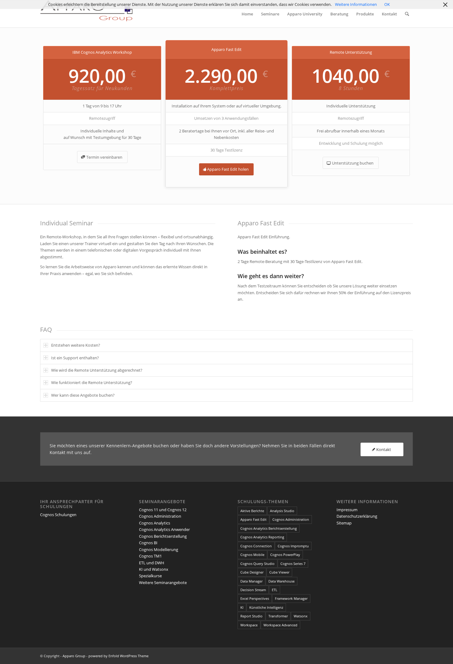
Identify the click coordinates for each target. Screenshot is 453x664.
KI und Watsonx (153, 569)
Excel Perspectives (254, 598)
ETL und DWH (151, 563)
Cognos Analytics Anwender (164, 529)
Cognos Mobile (252, 554)
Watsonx (301, 616)
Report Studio (251, 616)
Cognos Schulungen (58, 514)
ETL (274, 589)
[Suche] (407, 13)
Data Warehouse (281, 581)
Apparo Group (74, 656)
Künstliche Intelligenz (266, 607)
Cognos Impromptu (293, 546)
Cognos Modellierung (158, 549)
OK (387, 4)
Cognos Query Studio (257, 563)
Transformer (278, 616)
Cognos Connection (256, 546)
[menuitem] (247, 13)
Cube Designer (251, 572)
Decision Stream (253, 589)
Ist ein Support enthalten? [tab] (75, 358)
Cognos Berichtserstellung (163, 536)
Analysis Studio (282, 510)
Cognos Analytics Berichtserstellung (268, 528)
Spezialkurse (150, 575)
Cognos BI (148, 542)
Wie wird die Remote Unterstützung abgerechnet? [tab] (96, 370)
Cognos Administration (160, 516)
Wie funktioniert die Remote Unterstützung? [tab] (91, 382)
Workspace (249, 625)
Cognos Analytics (154, 523)
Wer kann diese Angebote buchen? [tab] (83, 395)
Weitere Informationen (356, 4)
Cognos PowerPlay (285, 554)
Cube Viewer (279, 572)
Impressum (347, 509)
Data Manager (251, 581)
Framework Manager (291, 598)
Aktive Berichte (252, 510)
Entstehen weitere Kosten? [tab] (75, 345)
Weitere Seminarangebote (163, 582)
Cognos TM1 (150, 556)
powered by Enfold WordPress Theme (118, 656)
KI (241, 607)
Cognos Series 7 (292, 563)
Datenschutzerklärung (357, 516)
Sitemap (344, 523)
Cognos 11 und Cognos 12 (162, 509)
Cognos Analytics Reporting (262, 537)
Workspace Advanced (280, 625)
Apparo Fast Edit (253, 519)
